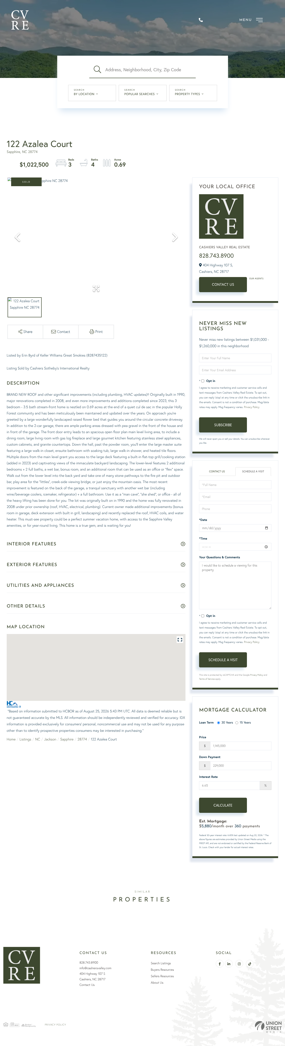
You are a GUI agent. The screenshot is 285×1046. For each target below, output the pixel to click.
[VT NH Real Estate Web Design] (268, 1027)
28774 (82, 739)
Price (202, 737)
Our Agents (256, 278)
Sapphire (66, 739)
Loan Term (206, 722)
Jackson (50, 739)
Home (11, 739)
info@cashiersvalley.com (95, 968)
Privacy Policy (251, 407)
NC (37, 739)
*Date (203, 520)
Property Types (187, 94)
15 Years (245, 722)
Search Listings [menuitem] (161, 963)
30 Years (227, 722)
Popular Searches (139, 94)
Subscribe (223, 425)
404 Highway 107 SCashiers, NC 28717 (92, 976)
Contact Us (223, 284)
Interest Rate (208, 777)
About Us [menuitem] (157, 983)
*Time (203, 538)
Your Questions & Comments (219, 557)
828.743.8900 (216, 255)
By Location (84, 94)
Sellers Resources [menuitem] (162, 976)
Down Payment (209, 757)
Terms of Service (207, 678)
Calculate (223, 805)
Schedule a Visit (253, 471)
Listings (25, 739)
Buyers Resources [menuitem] (162, 970)
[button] (97, 70)
